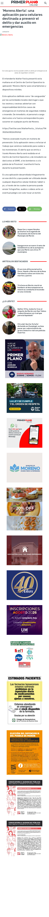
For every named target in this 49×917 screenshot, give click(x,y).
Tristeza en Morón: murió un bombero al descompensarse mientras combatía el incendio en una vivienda (30, 288)
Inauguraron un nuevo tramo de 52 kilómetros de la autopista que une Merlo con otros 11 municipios (31, 249)
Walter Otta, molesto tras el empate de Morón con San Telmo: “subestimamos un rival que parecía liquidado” (31, 312)
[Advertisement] (24, 886)
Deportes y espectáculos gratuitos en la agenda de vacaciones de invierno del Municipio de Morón (29, 232)
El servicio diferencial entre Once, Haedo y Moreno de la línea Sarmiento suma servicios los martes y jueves (31, 272)
